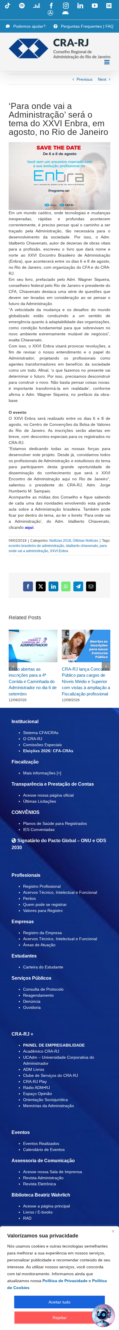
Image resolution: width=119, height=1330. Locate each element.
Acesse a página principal (46, 1206)
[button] (13, 666)
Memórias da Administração (48, 1105)
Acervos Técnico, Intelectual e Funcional (60, 892)
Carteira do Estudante (43, 967)
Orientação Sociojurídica (45, 1099)
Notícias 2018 (60, 541)
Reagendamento (38, 995)
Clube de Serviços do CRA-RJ (50, 1075)
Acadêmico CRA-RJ (41, 1051)
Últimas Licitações (39, 801)
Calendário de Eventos (44, 1149)
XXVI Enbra (59, 551)
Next (102, 79)
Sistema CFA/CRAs (40, 732)
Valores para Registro (43, 910)
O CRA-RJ (32, 738)
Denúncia (31, 1001)
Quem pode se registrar (45, 904)
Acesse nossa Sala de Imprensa (52, 1171)
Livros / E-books (38, 1212)
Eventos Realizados (41, 1143)
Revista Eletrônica (39, 1184)
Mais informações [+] (42, 773)
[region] (59, 1278)
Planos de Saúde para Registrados (55, 823)
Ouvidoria (32, 1007)
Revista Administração (43, 1177)
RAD (27, 1218)
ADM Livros (33, 1069)
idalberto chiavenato (82, 546)
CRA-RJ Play (35, 1081)
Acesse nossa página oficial (48, 795)
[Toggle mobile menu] (107, 62)
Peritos (29, 898)
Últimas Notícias (85, 541)
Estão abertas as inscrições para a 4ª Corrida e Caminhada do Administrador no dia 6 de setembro (33, 681)
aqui (29, 527)
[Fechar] (112, 1231)
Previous (84, 79)
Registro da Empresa (42, 932)
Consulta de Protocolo (43, 989)
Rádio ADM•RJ (36, 1087)
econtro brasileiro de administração (36, 546)
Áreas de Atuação (39, 945)
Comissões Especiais (42, 744)
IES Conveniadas (39, 829)
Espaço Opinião (37, 1093)
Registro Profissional (42, 886)
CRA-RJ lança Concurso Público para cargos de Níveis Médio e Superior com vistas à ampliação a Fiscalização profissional (86, 681)
